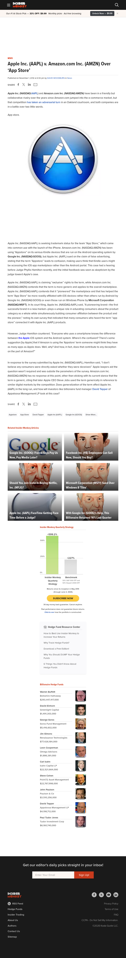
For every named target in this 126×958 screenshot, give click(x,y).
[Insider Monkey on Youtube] (109, 894)
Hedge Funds (15, 909)
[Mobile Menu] (9, 5)
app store (24, 414)
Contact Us (14, 931)
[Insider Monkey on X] (102, 894)
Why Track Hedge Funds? (56, 642)
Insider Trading (16, 914)
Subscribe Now (63, 598)
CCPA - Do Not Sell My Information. (100, 920)
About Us (13, 920)
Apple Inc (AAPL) (54, 414)
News (10, 58)
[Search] (117, 5)
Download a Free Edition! (56, 648)
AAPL (34, 93)
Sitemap (12, 937)
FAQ (116, 914)
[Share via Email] (35, 84)
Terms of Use (111, 909)
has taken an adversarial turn (43, 102)
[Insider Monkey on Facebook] (95, 894)
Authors (12, 925)
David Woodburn (56, 78)
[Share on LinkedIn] (29, 84)
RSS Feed (17, 903)
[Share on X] (24, 84)
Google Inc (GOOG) (74, 414)
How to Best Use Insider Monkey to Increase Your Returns (61, 635)
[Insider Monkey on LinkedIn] (115, 894)
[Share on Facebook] (19, 84)
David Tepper (100, 389)
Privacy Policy (111, 903)
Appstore (13, 414)
